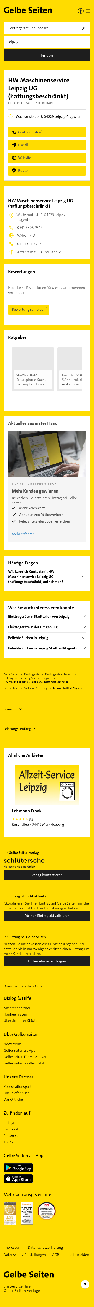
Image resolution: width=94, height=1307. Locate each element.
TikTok (8, 1142)
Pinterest (11, 1135)
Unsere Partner (18, 1077)
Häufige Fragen (15, 1014)
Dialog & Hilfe (17, 998)
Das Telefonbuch (16, 1093)
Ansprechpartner (17, 1008)
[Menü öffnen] (88, 10)
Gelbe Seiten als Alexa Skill (24, 1063)
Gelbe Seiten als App (19, 1050)
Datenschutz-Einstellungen (25, 1255)
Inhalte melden (77, 1255)
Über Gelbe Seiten (21, 1034)
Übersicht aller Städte (20, 1021)
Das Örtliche (13, 1099)
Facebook (11, 1129)
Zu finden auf (17, 1113)
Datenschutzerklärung (45, 1247)
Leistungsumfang (17, 728)
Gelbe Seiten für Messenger (25, 1057)
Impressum (12, 1247)
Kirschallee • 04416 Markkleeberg (38, 817)
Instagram (12, 1123)
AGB (55, 1255)
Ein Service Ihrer (22, 1288)
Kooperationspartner (20, 1086)
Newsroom (12, 1044)
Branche (10, 709)
